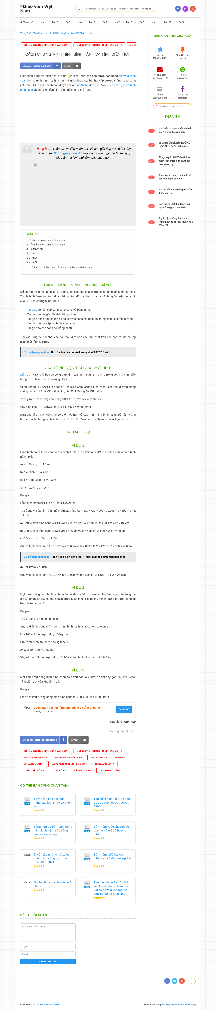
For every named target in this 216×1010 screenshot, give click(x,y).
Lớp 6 (104, 22)
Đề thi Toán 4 (99, 757)
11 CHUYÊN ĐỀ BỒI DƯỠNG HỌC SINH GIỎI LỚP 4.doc (175, 144)
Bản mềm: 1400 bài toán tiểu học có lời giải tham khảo (174, 206)
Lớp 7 (117, 22)
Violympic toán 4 (110, 770)
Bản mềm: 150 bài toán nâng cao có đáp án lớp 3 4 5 (112, 858)
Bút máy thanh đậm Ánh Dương (178, 1004)
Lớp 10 (167, 22)
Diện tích (25, 374)
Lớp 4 (80, 22)
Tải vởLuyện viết (182, 76)
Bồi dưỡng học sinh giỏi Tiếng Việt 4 (99, 45)
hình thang (81, 85)
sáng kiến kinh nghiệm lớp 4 (69, 764)
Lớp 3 (67, 22)
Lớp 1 (43, 22)
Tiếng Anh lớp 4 (104, 764)
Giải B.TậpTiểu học (182, 96)
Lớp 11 (154, 22)
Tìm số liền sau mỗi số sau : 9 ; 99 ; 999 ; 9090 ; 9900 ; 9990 (113, 802)
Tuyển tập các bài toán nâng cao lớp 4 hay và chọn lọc (53, 802)
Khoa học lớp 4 (33, 764)
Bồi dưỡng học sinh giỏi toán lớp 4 (46, 45)
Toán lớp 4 (59, 770)
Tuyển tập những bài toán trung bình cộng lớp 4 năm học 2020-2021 (51, 858)
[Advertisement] (78, 117)
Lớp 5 (92, 22)
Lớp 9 (141, 22)
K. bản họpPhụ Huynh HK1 (160, 76)
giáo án (120, 757)
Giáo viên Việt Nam (48, 1004)
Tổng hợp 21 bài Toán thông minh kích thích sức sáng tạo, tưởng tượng (53, 830)
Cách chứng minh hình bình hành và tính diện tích (68, 707)
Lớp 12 (181, 22)
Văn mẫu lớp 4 (83, 770)
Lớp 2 (55, 22)
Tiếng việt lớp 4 (34, 770)
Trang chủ (28, 22)
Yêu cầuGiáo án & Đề (159, 96)
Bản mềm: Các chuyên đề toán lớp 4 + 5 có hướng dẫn (111, 830)
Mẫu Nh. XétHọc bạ (182, 57)
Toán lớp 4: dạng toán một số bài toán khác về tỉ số (175, 177)
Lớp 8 (129, 22)
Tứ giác (32, 309)
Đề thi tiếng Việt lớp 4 (69, 757)
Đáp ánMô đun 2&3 (159, 57)
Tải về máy (124, 709)
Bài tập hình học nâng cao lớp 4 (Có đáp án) (175, 191)
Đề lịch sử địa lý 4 (35, 757)
